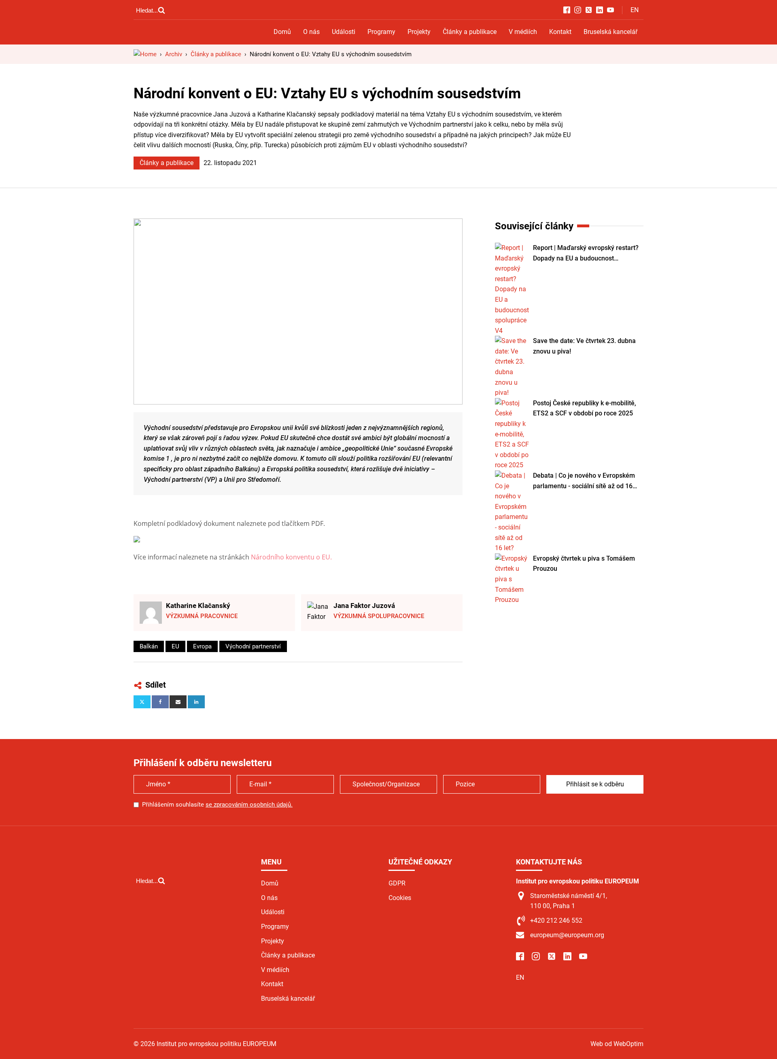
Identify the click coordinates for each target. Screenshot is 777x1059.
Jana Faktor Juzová (364, 606)
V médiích (523, 32)
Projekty (419, 32)
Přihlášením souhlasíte (217, 804)
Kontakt (560, 32)
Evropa (202, 646)
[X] (142, 701)
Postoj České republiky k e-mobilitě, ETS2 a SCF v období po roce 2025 (584, 408)
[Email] (178, 701)
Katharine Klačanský (198, 606)
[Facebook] (160, 701)
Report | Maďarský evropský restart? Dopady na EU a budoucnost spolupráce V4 (586, 253)
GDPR (396, 883)
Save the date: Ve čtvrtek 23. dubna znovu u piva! (584, 346)
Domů (282, 32)
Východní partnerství (253, 646)
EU (175, 646)
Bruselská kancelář (610, 32)
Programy (381, 32)
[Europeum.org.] (145, 54)
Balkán (149, 646)
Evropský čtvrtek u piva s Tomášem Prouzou (584, 564)
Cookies (399, 898)
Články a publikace (470, 32)
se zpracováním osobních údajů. (249, 804)
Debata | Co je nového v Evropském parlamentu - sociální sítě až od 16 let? (584, 481)
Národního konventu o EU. (291, 557)
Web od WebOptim (616, 1044)
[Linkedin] (196, 701)
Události (343, 32)
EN (635, 10)
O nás (311, 32)
